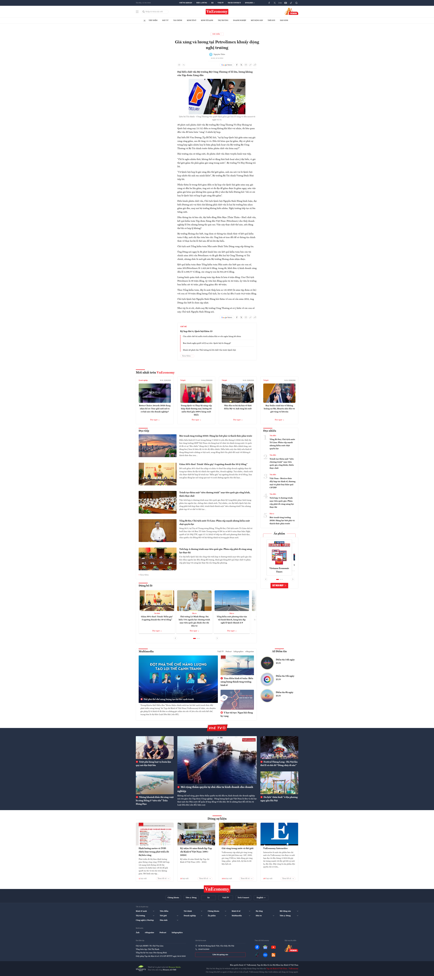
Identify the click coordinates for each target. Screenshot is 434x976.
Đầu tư (165, 20)
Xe (212, 3)
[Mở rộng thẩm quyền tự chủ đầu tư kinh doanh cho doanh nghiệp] (217, 760)
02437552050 (203, 949)
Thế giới (271, 20)
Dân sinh (284, 20)
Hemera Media (175, 967)
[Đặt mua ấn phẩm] (291, 11)
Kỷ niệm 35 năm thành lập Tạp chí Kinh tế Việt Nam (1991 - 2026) (196, 851)
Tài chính (177, 20)
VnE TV (221, 3)
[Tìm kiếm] (143, 12)
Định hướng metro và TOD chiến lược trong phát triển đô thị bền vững (154, 851)
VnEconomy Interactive (275, 848)
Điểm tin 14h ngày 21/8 (285, 661)
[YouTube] (285, 3)
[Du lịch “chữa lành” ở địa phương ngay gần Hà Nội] (279, 782)
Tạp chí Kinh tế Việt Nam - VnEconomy (282, 969)
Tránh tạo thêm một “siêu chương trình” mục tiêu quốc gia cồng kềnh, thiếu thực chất (214, 494)
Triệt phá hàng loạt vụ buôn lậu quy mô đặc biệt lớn (153, 764)
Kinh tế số (191, 20)
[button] (194, 638)
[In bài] (179, 65)
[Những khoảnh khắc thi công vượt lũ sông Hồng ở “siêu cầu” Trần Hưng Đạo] (155, 782)
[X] (275, 3)
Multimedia (146, 651)
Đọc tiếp (144, 431)
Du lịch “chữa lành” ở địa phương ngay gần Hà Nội (279, 799)
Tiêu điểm (153, 20)
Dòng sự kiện (217, 818)
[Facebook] (269, 3)
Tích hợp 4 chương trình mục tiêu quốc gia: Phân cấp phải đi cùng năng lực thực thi (215, 551)
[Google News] (296, 3)
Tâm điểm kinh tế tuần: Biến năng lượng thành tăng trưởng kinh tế (237, 681)
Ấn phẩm (279, 533)
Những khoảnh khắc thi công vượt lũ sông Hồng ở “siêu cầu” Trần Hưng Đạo (155, 800)
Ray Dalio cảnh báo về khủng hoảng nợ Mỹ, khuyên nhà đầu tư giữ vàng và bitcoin (279, 409)
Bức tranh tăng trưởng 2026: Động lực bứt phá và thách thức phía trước (215, 436)
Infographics (238, 652)
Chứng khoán (185, 3)
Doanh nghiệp (239, 20)
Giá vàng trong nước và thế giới (237, 848)
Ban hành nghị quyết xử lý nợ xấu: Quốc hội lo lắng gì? (207, 343)
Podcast (229, 652)
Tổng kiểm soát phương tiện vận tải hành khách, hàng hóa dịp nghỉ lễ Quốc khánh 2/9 (232, 620)
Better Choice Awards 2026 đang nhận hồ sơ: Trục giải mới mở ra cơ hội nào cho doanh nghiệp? (155, 409)
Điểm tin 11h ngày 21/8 (285, 678)
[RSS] (273, 954)
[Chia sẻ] (255, 65)
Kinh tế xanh (207, 20)
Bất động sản (257, 20)
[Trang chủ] (144, 20)
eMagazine (249, 652)
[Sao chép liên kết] (250, 65)
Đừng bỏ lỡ (145, 585)
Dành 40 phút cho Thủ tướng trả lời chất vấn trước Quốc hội (209, 350)
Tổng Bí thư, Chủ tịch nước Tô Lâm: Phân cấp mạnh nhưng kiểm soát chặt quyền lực (214, 522)
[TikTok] (291, 3)
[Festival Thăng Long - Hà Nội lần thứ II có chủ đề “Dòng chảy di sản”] (279, 747)
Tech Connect (234, 3)
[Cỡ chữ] (184, 65)
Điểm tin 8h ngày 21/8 (284, 694)
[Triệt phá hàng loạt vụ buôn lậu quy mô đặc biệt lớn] (155, 747)
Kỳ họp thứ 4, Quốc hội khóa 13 (196, 331)
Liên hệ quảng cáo (220, 955)
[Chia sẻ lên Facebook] (237, 65)
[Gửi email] (246, 65)
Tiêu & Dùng (201, 3)
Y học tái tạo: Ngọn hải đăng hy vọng (237, 714)
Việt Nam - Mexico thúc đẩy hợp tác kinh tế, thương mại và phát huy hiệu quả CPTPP (282, 483)
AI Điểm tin (279, 651)
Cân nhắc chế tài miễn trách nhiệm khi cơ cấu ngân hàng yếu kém (212, 336)
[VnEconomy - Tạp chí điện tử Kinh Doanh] (217, 889)
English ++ (250, 3)
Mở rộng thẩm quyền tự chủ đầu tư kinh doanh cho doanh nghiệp (215, 789)
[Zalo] (280, 3)
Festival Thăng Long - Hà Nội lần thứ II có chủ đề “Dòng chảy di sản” (279, 764)
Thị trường (223, 20)
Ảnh (137, 933)
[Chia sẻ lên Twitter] (241, 65)
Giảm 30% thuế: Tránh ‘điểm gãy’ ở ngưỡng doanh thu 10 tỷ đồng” (213, 464)
